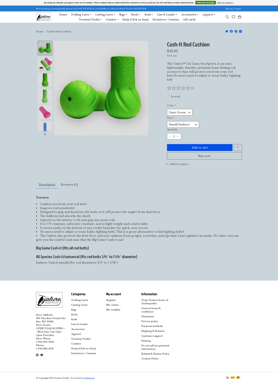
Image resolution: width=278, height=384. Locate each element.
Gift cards (189, 19)
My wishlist (113, 309)
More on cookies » (225, 3)
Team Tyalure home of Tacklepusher (154, 301)
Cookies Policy (150, 358)
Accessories (78, 329)
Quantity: (172, 129)
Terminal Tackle (81, 338)
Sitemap (146, 340)
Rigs (73, 309)
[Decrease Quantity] (170, 136)
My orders (112, 304)
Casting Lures (79, 304)
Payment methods (152, 326)
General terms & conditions (151, 309)
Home (63, 14)
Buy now (204, 156)
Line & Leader (79, 324)
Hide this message (205, 3)
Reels (74, 314)
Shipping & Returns (152, 331)
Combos (76, 343)
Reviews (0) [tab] (69, 185)
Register (111, 300)
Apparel (76, 334)
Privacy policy (149, 321)
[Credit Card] (228, 377)
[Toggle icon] (227, 17)
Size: (170, 117)
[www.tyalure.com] (43, 17)
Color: (171, 105)
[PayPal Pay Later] (238, 377)
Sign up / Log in (233, 8)
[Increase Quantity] (177, 136)
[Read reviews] (178, 88)
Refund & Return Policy (155, 353)
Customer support (151, 336)
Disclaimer (147, 316)
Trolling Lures (79, 300)
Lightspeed (88, 378)
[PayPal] (233, 377)
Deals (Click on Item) (135, 19)
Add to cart (199, 148)
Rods (74, 319)
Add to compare (179, 164)
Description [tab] (47, 185)
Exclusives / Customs (166, 19)
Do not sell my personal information (155, 347)
